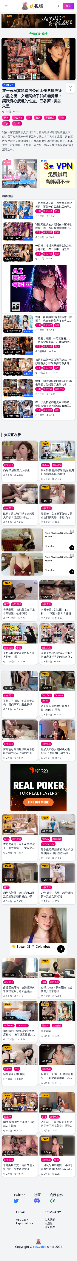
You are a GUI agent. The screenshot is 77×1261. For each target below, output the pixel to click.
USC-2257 (22, 1219)
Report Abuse (24, 1223)
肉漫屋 (49, 1223)
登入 (68, 6)
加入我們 (50, 1219)
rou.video (40, 1247)
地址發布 (50, 1227)
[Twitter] (19, 1200)
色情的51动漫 (38, 34)
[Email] (56, 1200)
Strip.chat (49, 546)
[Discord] (37, 1200)
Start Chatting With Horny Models (58, 535)
